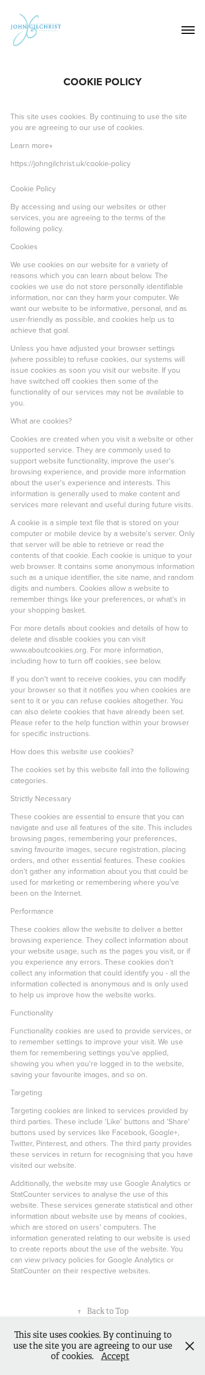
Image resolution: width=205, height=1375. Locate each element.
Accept (115, 1356)
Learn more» (31, 145)
